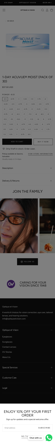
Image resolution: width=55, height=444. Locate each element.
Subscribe (44, 428)
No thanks (27, 436)
